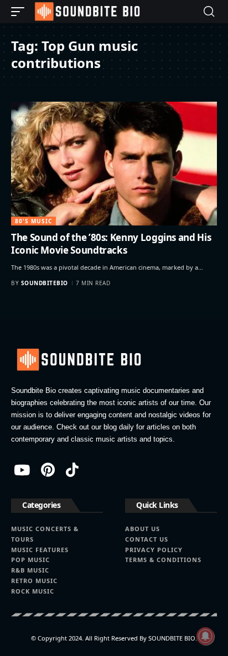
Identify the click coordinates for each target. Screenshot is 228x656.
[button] (20, 11)
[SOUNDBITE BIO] (86, 11)
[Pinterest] (48, 470)
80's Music (33, 221)
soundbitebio (44, 283)
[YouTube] (22, 470)
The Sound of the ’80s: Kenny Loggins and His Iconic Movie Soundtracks (111, 244)
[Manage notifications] (205, 636)
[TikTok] (72, 470)
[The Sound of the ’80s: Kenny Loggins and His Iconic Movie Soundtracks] (114, 163)
